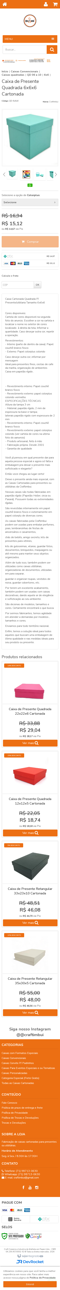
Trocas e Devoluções (14, 1123)
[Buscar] (52, 49)
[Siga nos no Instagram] (36, 1187)
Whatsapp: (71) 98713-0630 (22, 1174)
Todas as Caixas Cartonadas (18, 1083)
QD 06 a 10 (34, 75)
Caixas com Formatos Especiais (20, 1053)
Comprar (32, 242)
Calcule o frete (10, 275)
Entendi (30, 1284)
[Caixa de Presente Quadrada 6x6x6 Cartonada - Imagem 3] (40, 174)
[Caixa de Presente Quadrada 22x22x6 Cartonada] (30, 704)
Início (5, 71)
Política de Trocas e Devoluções (20, 1118)
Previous (4, 174)
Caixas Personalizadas (14, 1073)
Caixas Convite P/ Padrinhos (18, 1063)
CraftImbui (53, 102)
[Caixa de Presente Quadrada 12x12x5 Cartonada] (30, 794)
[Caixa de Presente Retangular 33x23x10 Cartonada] (30, 884)
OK (37, 284)
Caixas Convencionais (24, 71)
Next (55, 174)
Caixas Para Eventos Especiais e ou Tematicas (28, 1068)
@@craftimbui (30, 1035)
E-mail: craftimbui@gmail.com (21, 1177)
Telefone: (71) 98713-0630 (21, 1171)
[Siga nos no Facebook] (23, 1187)
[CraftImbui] (30, 21)
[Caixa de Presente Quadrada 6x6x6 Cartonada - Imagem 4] (53, 174)
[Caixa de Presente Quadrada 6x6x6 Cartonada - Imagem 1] (12, 173)
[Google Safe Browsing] (33, 1236)
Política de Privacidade (15, 1113)
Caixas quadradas (13, 75)
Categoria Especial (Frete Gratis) (20, 1078)
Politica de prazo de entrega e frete (22, 1108)
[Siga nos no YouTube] (30, 1187)
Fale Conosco (9, 1103)
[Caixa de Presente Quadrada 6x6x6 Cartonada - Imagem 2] (26, 174)
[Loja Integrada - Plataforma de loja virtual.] (30, 1256)
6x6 (46, 75)
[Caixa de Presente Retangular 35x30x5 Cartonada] (30, 973)
